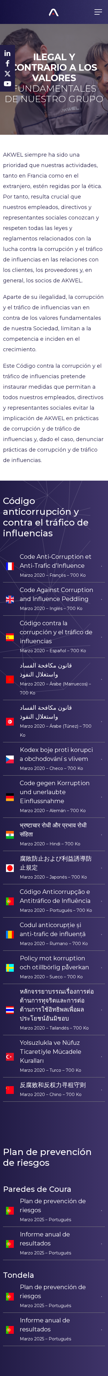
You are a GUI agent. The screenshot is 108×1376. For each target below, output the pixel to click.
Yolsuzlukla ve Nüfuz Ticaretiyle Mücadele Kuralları (50, 1051)
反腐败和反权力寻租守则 (53, 1085)
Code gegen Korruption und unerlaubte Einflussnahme (55, 792)
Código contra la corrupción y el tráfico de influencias (56, 632)
